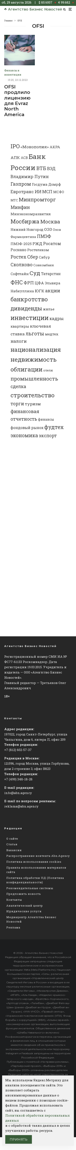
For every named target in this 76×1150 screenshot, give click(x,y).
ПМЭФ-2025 (21, 243)
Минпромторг (37, 199)
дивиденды (26, 308)
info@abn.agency (18, 793)
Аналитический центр (24, 905)
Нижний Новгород (27, 229)
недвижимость (34, 359)
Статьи (12, 844)
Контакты (14, 900)
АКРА (55, 146)
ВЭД (51, 168)
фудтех (54, 427)
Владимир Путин (30, 176)
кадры (56, 318)
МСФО (58, 192)
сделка (18, 386)
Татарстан (51, 273)
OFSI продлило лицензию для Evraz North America (17, 100)
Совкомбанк (43, 265)
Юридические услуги (24, 911)
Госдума (40, 184)
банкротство (29, 299)
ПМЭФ (44, 236)
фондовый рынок (27, 427)
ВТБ (41, 168)
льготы (35, 333)
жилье (48, 309)
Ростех (18, 257)
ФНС (17, 282)
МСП (47, 191)
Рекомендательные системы (29, 888)
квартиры (20, 326)
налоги (19, 341)
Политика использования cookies (33, 862)
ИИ (38, 191)
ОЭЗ (48, 229)
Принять (18, 1139)
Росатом (52, 243)
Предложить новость (23, 894)
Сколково (22, 264)
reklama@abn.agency (21, 806)
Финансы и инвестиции (12, 72)
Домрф (54, 184)
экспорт (48, 435)
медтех (51, 334)
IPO (15, 146)
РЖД (37, 243)
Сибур (44, 257)
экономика (24, 435)
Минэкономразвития (31, 213)
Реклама (13, 927)
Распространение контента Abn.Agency (38, 856)
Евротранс (22, 191)
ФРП (29, 283)
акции (52, 291)
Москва (50, 221)
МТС (14, 200)
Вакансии (14, 850)
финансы (46, 419)
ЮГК (39, 290)
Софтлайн (20, 273)
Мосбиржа (25, 221)
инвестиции (30, 318)
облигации (26, 369)
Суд (35, 273)
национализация (36, 349)
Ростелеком (38, 249)
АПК (15, 157)
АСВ (24, 157)
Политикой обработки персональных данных (37, 1117)
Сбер (32, 257)
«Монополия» (34, 146)
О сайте (12, 838)
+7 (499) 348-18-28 (18, 779)
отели (48, 370)
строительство (32, 395)
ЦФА (39, 282)
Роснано (18, 249)
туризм (33, 403)
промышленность (34, 378)
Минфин (20, 207)
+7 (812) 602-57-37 (18, 750)
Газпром (21, 184)
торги (17, 403)
